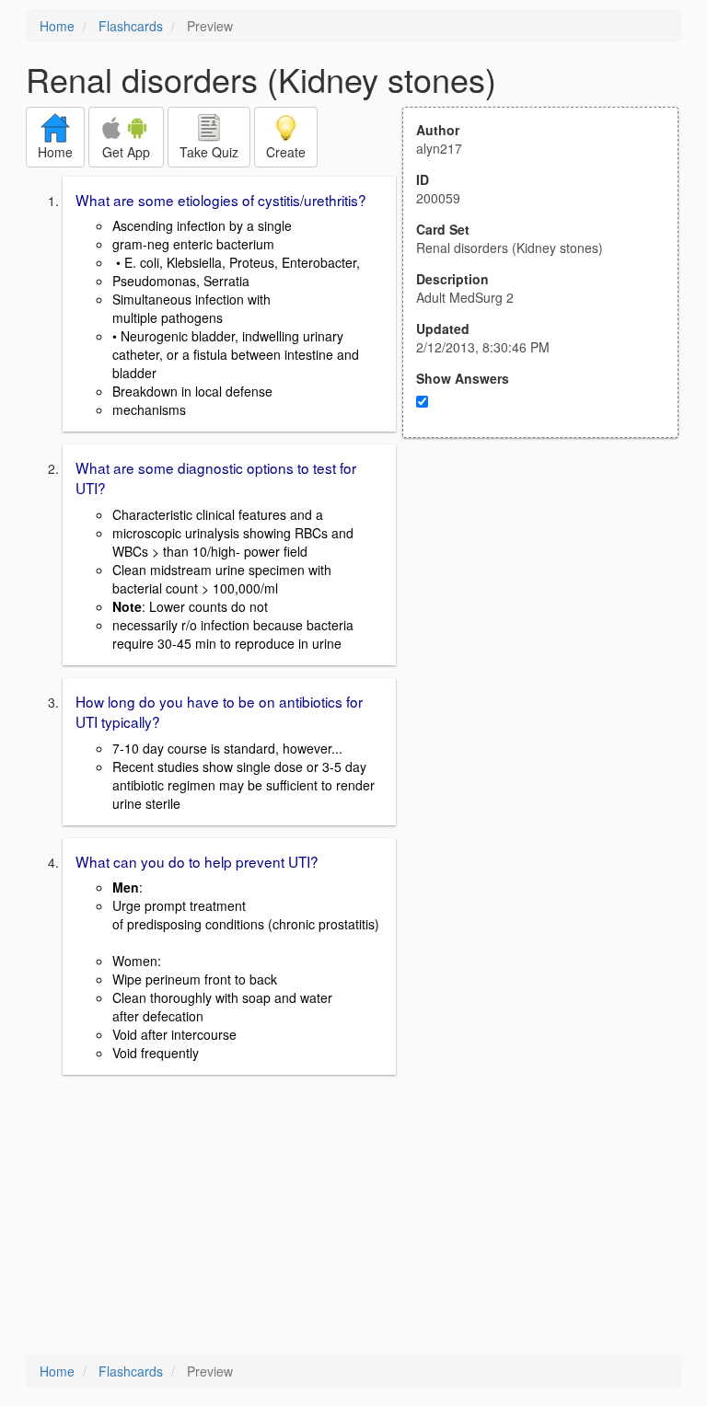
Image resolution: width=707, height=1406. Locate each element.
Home (57, 26)
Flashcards (131, 26)
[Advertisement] (550, 618)
